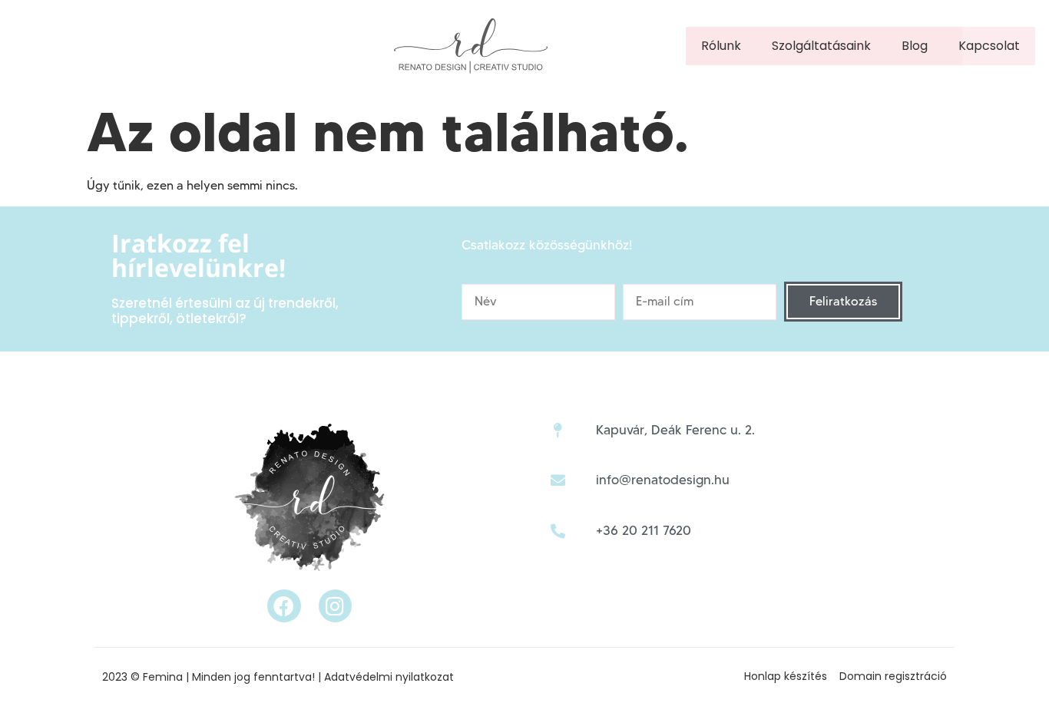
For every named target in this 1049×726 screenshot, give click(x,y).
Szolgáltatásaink (821, 45)
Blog (915, 45)
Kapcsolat (989, 45)
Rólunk (721, 45)
